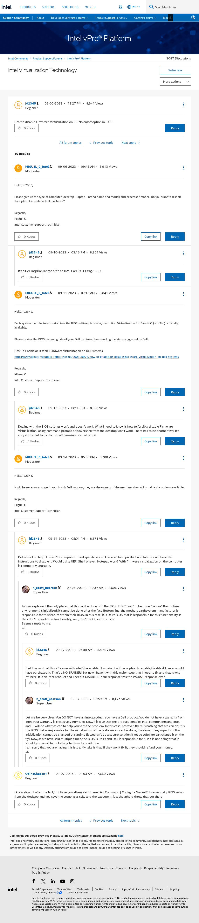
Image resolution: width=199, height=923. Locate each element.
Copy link (150, 236)
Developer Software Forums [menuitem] (68, 17)
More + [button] (90, 7)
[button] (183, 104)
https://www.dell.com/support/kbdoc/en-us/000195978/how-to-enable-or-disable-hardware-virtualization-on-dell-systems (96, 356)
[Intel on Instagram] (72, 881)
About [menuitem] (40, 17)
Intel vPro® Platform (79, 58)
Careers (121, 868)
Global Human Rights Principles (59, 906)
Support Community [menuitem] (16, 17)
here (121, 835)
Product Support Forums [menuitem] (110, 17)
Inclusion (172, 868)
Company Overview (45, 868)
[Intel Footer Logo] (13, 889)
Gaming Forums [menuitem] (144, 17)
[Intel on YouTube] (62, 881)
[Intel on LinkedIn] (53, 881)
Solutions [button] (70, 7)
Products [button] (28, 7)
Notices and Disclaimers (44, 903)
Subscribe (175, 70)
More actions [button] (172, 81)
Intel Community (18, 58)
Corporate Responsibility (146, 868)
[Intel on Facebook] (33, 881)
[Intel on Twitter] (43, 881)
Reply (175, 128)
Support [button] (49, 7)
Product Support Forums (48, 58)
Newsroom (90, 868)
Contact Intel (71, 868)
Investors (106, 868)
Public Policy (41, 872)
